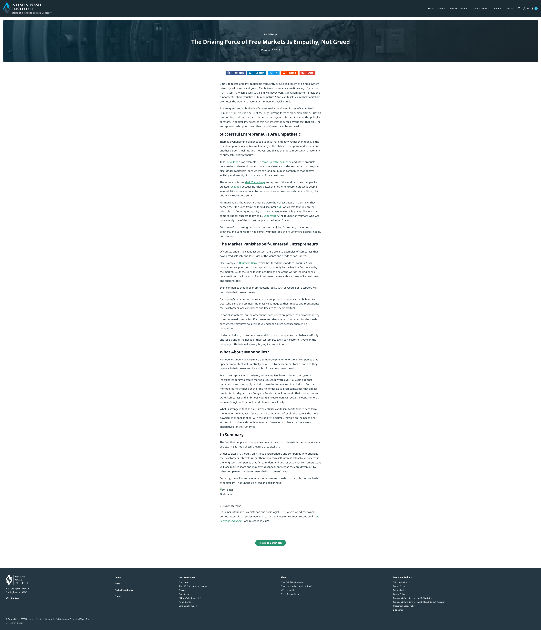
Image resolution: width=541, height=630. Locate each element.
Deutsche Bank (248, 263)
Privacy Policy (399, 590)
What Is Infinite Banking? (292, 582)
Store (117, 583)
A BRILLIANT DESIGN (15, 623)
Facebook (235, 186)
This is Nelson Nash (290, 594)
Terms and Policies (402, 577)
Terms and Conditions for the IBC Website (412, 598)
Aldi (279, 207)
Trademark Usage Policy (404, 605)
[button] (528, 8)
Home (431, 8)
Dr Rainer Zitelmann (230, 505)
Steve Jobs (232, 162)
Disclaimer (398, 609)
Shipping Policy (400, 582)
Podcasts (183, 590)
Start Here (183, 582)
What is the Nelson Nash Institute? (296, 586)
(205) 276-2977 (12, 597)
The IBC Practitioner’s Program (193, 586)
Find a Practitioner (458, 8)
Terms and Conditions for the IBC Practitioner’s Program (419, 602)
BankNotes (270, 34)
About (284, 577)
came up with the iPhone (276, 162)
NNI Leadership (288, 590)
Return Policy (399, 586)
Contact (509, 8)
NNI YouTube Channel (189, 598)
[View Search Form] (519, 8)
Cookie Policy (399, 594)
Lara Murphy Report (188, 605)
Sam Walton (271, 215)
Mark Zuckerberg (255, 182)
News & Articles (186, 602)
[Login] (526, 8)
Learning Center (187, 577)
